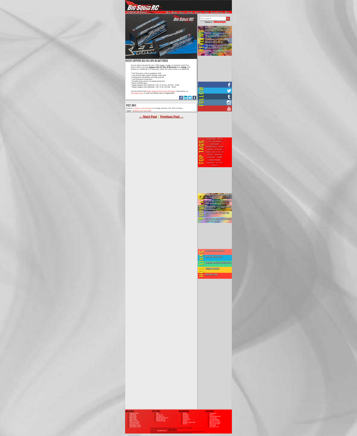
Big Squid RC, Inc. (162, 430)
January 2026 (134, 424)
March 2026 (134, 421)
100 (126, 434)
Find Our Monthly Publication (218, 262)
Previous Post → (171, 116)
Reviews (174, 12)
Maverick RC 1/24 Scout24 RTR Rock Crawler (218, 208)
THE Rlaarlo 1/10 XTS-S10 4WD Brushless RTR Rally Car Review (218, 47)
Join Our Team (211, 274)
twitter (190, 97)
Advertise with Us (162, 418)
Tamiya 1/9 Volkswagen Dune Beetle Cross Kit (217, 196)
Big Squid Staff (215, 424)
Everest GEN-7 (211, 157)
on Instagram (214, 102)
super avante (218, 149)
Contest (219, 157)
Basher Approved (217, 12)
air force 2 (210, 154)
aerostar (208, 152)
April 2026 (133, 419)
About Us (159, 415)
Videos (206, 12)
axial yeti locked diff (211, 146)
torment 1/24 (214, 165)
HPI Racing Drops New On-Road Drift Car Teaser (218, 220)
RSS (157, 413)
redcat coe (210, 149)
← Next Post (148, 116)
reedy (149, 111)
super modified (217, 141)
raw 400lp (220, 146)
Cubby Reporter (215, 416)
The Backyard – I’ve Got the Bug (217, 214)
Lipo (145, 111)
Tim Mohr (136, 108)
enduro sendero (215, 144)
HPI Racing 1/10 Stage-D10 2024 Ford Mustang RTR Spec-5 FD (218, 202)
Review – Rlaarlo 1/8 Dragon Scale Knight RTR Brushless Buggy (217, 29)
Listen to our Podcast (215, 250)
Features (190, 12)
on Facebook (215, 85)
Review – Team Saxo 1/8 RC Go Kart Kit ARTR (217, 52)
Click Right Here (137, 93)
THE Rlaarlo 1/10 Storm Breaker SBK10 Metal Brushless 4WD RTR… (215, 41)
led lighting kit (218, 154)
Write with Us (161, 419)
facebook (181, 97)
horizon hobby (215, 160)
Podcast (182, 12)
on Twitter (217, 91)
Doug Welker (214, 419)
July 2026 (133, 415)
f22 (223, 152)
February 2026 (135, 422)
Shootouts (198, 12)
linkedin (185, 97)
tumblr (194, 97)
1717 (210, 141)
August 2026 (134, 413)
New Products (147, 108)
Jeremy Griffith (215, 421)
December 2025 (135, 425)
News (168, 12)
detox (213, 152)
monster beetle (211, 139)
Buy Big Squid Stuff (213, 256)
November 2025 (135, 427)
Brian (211, 415)
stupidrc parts (210, 162)
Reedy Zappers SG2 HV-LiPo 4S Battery (161, 91)
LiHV (141, 111)
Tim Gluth (213, 418)
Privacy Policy (161, 421)
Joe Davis (213, 425)
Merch (227, 12)
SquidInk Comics (212, 268)
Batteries (136, 111)
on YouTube (216, 108)
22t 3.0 (218, 152)
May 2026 (133, 418)
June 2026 (133, 416)
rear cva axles (219, 162)
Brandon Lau (214, 427)
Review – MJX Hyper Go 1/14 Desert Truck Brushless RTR (217, 35)
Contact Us (160, 416)
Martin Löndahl (215, 422)
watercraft (220, 139)
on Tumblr (217, 97)
